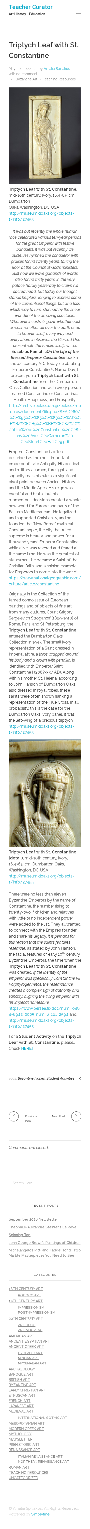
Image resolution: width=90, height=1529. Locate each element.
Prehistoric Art (24, 1445)
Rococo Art (29, 1295)
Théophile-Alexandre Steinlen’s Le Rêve (42, 1227)
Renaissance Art (24, 1450)
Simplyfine (40, 1514)
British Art (19, 1380)
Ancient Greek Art (26, 1347)
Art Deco (27, 1325)
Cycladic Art (30, 1353)
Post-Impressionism (36, 1312)
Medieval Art (21, 1411)
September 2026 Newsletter (33, 1219)
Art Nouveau (30, 1330)
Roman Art (19, 1467)
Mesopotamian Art (27, 1424)
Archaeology (22, 1369)
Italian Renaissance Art (40, 1456)
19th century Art (26, 1301)
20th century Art (26, 1319)
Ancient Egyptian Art (29, 1341)
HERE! (27, 1048)
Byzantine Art (26, 79)
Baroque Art (21, 1374)
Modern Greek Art (26, 1429)
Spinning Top (19, 1235)
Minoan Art (28, 1358)
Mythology (20, 1434)
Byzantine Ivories (31, 1078)
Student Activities (60, 1078)
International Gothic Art (42, 1418)
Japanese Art (21, 1406)
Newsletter (20, 1439)
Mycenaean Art (32, 1363)
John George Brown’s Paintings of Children (44, 1243)
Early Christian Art (27, 1390)
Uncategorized (23, 1478)
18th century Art (26, 1289)
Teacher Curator (31, 7)
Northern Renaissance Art (43, 1461)
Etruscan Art (22, 1395)
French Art (19, 1401)
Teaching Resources (59, 79)
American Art (21, 1336)
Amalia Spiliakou (57, 69)
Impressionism (31, 1307)
